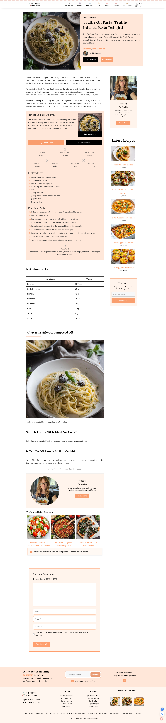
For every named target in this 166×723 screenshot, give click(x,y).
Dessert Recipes (66, 701)
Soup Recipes (66, 706)
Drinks (99, 5)
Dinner (95, 49)
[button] (136, 5)
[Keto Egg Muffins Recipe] (123, 256)
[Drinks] (99, 3)
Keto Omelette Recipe (123, 164)
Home (85, 17)
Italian (102, 49)
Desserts (116, 5)
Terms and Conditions (97, 713)
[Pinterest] (124, 680)
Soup (107, 5)
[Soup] (107, 3)
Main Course (127, 5)
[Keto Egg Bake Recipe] (123, 231)
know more (82, 496)
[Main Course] (127, 3)
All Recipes (69, 5)
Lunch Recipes (66, 698)
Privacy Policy (52, 713)
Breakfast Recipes (66, 695)
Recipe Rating (39, 579)
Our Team (39, 713)
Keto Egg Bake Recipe (123, 242)
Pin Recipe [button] (85, 143)
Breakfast (89, 5)
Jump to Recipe (90, 59)
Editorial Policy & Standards (73, 713)
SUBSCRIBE (123, 300)
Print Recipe (107, 59)
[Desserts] (116, 3)
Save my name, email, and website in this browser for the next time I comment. (62, 634)
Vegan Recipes (93, 703)
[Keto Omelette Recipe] (123, 153)
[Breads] (80, 3)
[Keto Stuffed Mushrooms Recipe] (123, 178)
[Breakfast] (89, 3)
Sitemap (138, 713)
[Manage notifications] (161, 718)
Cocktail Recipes (66, 703)
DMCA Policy (115, 713)
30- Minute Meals (94, 695)
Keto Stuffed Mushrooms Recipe (123, 191)
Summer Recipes (93, 698)
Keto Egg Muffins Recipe (123, 267)
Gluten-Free (93, 706)
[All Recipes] (69, 3)
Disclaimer (127, 713)
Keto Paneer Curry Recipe (123, 217)
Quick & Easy (93, 701)
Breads (79, 5)
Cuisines (92, 17)
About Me (29, 713)
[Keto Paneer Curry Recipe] (123, 206)
